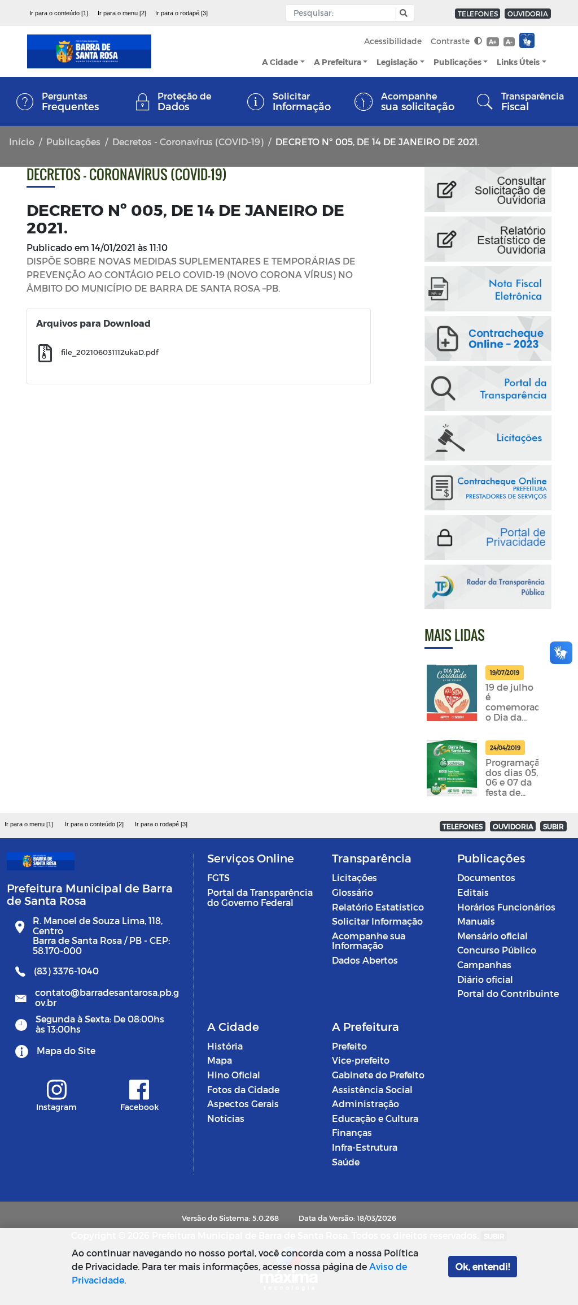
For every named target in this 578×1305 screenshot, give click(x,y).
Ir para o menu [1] (29, 824)
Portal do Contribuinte (508, 993)
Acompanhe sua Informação (368, 940)
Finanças (352, 1132)
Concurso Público (496, 949)
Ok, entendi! (483, 1266)
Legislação (397, 62)
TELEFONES (478, 14)
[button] (402, 13)
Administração (365, 1103)
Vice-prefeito (360, 1060)
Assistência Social (372, 1089)
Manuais (476, 921)
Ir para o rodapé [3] (181, 13)
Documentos (486, 877)
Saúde (346, 1161)
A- (509, 41)
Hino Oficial (233, 1074)
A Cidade (280, 62)
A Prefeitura (337, 62)
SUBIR (553, 826)
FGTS (218, 877)
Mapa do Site (66, 1050)
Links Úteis (518, 62)
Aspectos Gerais (243, 1103)
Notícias (225, 1118)
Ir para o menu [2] (122, 13)
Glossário (352, 892)
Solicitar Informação (377, 921)
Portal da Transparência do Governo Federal (260, 897)
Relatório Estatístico (378, 906)
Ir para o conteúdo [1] (58, 13)
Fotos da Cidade (243, 1089)
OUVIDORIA (527, 14)
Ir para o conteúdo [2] (94, 824)
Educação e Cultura (375, 1118)
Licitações (354, 877)
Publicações (457, 62)
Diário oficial (485, 979)
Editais (473, 892)
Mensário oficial (492, 935)
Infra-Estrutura (364, 1147)
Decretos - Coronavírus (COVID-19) (188, 141)
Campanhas (484, 964)
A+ (492, 41)
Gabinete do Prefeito (378, 1074)
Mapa (219, 1060)
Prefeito (349, 1045)
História (225, 1045)
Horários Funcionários (506, 906)
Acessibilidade (393, 41)
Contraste (451, 41)
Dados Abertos (365, 960)
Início (21, 141)
